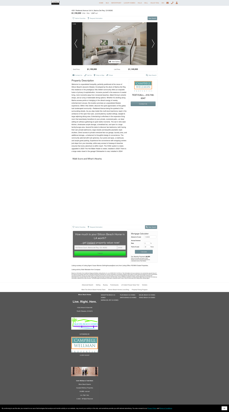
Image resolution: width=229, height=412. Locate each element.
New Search (152, 18)
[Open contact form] (167, 3)
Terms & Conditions (166, 408)
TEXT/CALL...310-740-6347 (143, 96)
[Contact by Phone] (172, 3)
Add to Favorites (80, 18)
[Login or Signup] (177, 3)
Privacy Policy (152, 408)
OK (224, 408)
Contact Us (78, 75)
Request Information (96, 18)
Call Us (89, 75)
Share (111, 75)
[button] (76, 43)
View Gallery (116, 62)
